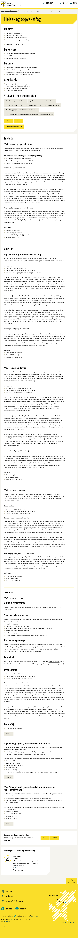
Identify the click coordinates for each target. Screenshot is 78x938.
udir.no (18, 121)
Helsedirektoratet (54, 661)
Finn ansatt (50, 3)
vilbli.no (8, 121)
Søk (63, 3)
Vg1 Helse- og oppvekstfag (14, 101)
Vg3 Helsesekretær (51, 105)
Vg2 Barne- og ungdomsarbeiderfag (40, 101)
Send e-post (19, 868)
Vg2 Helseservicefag (32, 105)
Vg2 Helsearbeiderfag (13, 105)
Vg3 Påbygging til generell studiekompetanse (20, 110)
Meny (75, 3)
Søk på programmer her (14, 126)
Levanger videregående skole (9, 11)
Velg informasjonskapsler (9, 927)
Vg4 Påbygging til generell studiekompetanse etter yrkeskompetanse (28, 114)
